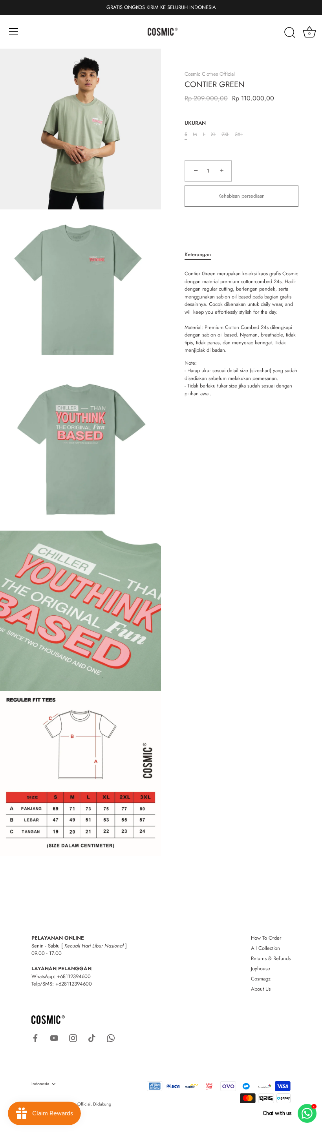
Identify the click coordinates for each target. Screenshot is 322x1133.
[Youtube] (54, 1037)
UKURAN (195, 123)
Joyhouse (260, 968)
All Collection (265, 948)
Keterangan (198, 254)
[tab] (202, 254)
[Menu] (13, 31)
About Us (261, 989)
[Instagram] (73, 1037)
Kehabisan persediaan (241, 196)
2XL (225, 134)
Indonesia (40, 1084)
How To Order (266, 938)
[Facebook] (35, 1037)
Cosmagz (261, 978)
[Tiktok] (92, 1037)
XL (213, 134)
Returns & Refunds (271, 958)
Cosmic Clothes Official (210, 74)
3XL (239, 134)
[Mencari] (289, 33)
